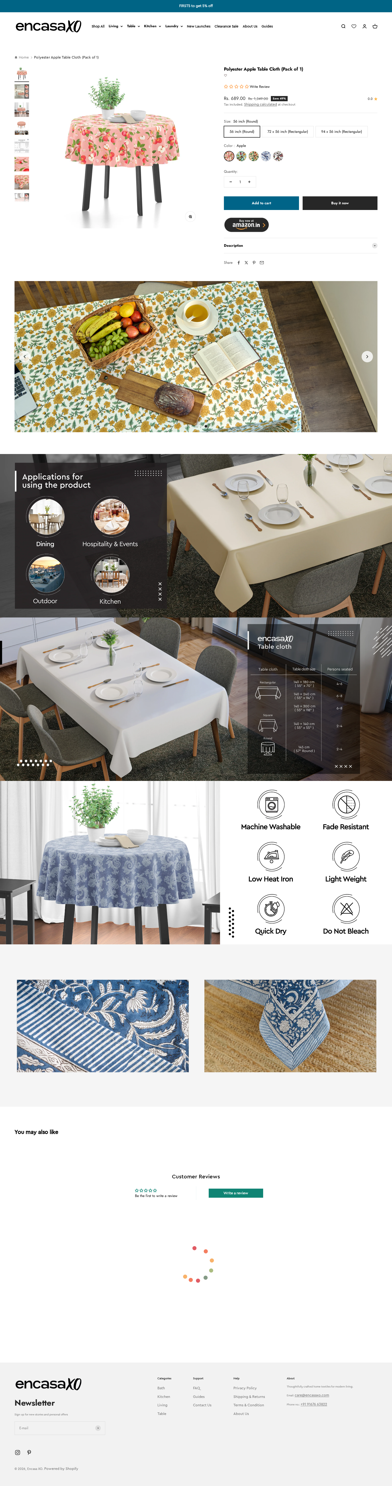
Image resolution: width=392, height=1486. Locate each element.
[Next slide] (367, 356)
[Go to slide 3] (196, 426)
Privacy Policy (245, 1388)
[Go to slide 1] (186, 426)
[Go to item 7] (22, 183)
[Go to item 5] (22, 147)
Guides (267, 26)
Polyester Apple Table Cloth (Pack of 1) (66, 57)
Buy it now (340, 203)
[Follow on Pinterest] (29, 1452)
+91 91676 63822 (314, 1404)
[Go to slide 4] (201, 426)
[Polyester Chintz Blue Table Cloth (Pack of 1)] (266, 156)
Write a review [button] (235, 1193)
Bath (161, 1388)
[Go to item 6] (22, 165)
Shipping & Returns (249, 1397)
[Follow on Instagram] (18, 1452)
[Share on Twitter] (246, 263)
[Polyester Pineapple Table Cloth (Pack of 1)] (241, 156)
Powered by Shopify (61, 1469)
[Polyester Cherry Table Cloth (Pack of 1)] (253, 156)
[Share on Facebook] (239, 263)
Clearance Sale (226, 26)
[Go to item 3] (22, 110)
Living (113, 26)
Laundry (171, 26)
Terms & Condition (248, 1405)
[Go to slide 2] (191, 426)
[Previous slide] (24, 356)
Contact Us (202, 1405)
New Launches (199, 26)
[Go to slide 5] (206, 426)
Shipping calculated (260, 104)
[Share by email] (262, 263)
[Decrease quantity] (230, 181)
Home (24, 57)
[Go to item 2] (22, 92)
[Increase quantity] (249, 181)
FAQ (196, 1388)
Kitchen (150, 26)
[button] (225, 75)
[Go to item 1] (22, 74)
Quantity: (231, 171)
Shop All (98, 26)
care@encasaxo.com (312, 1395)
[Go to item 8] (22, 201)
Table (131, 26)
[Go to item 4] (22, 128)
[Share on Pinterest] (254, 263)
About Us (250, 26)
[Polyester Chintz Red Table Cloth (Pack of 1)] (278, 156)
